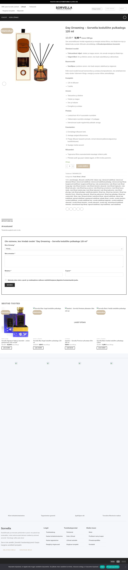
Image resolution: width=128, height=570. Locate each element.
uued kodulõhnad (115, 204)
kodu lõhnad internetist (79, 186)
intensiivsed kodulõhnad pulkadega (101, 182)
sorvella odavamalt (93, 202)
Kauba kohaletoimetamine (54, 536)
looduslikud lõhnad (97, 196)
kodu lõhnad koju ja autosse (85, 188)
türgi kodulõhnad (105, 204)
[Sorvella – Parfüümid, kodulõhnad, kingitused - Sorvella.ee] (64, 9)
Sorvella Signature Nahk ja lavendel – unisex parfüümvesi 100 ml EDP (16, 341)
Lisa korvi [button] (6, 348)
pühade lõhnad (104, 198)
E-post (68, 271)
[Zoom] (4, 84)
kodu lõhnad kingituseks (114, 186)
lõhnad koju (102, 192)
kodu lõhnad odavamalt (93, 190)
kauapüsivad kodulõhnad (73, 184)
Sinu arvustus (10, 253)
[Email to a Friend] (74, 209)
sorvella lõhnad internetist (79, 202)
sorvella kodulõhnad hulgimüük (102, 200)
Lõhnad (23, 7)
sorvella (111, 198)
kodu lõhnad (113, 184)
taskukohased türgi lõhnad (79, 204)
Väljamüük (20, 11)
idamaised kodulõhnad (108, 180)
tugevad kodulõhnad (94, 204)
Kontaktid (92, 544)
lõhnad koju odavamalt (82, 194)
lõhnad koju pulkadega (111, 194)
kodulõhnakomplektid (92, 192)
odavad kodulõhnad (109, 196)
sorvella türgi (103, 202)
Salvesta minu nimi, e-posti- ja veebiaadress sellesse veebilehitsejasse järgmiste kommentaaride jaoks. (43, 280)
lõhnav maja (77, 196)
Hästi (102, 567)
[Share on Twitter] (71, 209)
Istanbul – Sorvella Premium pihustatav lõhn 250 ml (79, 341)
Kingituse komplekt (9, 11)
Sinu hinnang (10, 245)
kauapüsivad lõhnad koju (88, 184)
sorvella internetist (120, 198)
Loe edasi (70, 348)
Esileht (4, 17)
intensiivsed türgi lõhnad (119, 182)
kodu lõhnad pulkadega (78, 192)
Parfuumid (33, 7)
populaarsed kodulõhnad (92, 198)
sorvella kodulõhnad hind (85, 200)
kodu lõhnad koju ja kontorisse (102, 188)
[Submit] (101, 9)
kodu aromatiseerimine (102, 184)
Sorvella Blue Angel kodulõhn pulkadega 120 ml (47, 341)
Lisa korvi (83, 166)
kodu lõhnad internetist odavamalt (96, 186)
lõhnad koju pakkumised (97, 194)
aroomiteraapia (74, 180)
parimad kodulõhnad (78, 198)
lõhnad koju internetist (112, 192)
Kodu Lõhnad (70, 536)
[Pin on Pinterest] (78, 209)
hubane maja (97, 180)
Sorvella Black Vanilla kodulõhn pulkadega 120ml (110, 341)
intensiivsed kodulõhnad (83, 182)
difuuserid (81, 180)
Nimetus (8, 271)
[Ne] (125, 567)
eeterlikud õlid (89, 180)
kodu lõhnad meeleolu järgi (78, 190)
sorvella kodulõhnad (71, 200)
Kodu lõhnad (13, 17)
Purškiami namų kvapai (96, 536)
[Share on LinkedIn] (81, 209)
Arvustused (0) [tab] (7, 221)
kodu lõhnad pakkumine (107, 190)
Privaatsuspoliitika (113, 567)
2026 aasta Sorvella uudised (10, 7)
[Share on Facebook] (67, 209)
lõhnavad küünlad (87, 196)
